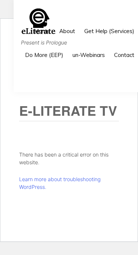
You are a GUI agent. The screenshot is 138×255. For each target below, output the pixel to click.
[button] (134, 76)
